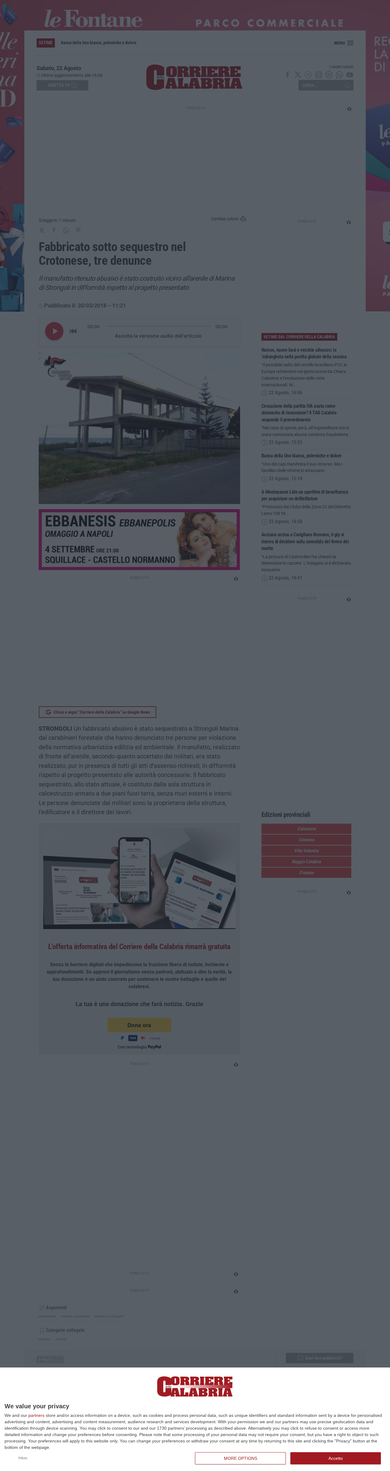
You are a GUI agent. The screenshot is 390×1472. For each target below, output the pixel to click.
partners (36, 1415)
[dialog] (195, 1420)
